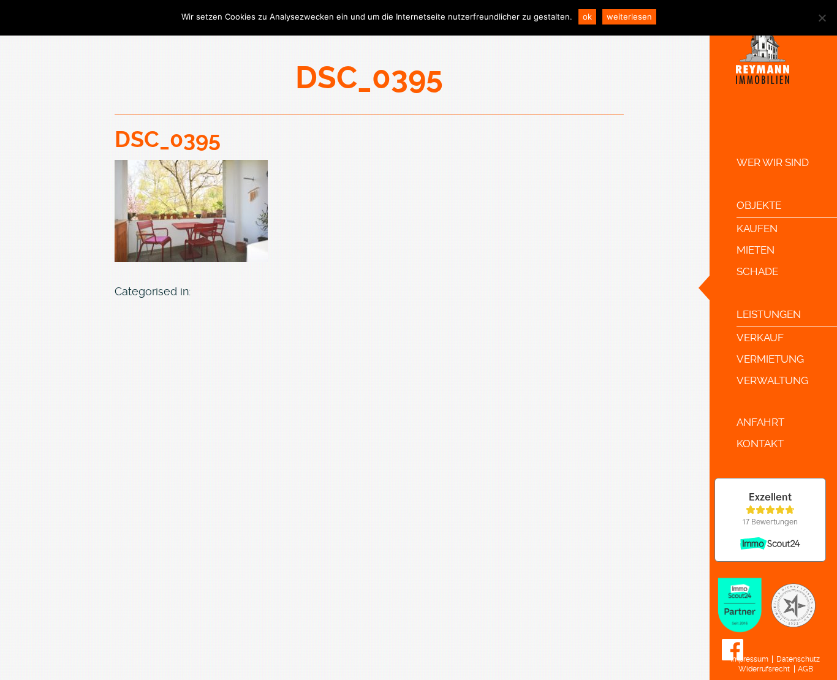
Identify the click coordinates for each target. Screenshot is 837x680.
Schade (757, 271)
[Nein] (822, 18)
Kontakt (760, 443)
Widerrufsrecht (764, 669)
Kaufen (757, 228)
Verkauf (760, 337)
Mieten (756, 250)
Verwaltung (772, 380)
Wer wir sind (773, 162)
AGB (805, 669)
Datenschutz (798, 659)
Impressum (749, 659)
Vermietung (770, 359)
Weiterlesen (629, 16)
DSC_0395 (168, 140)
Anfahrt (760, 422)
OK (587, 16)
